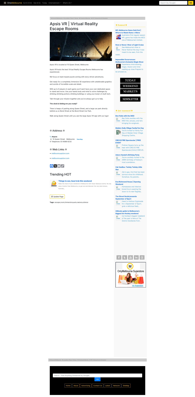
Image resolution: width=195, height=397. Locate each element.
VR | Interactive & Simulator (100, 18)
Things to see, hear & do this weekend (75, 181)
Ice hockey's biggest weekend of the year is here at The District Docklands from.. (133, 218)
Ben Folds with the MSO (124, 116)
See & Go (37, 3)
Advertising (85, 386)
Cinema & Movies (85, 18)
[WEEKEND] (130, 91)
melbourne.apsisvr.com (60, 153)
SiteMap (126, 386)
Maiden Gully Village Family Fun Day (129, 128)
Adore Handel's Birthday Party (127, 155)
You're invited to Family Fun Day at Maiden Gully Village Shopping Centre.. (132, 132)
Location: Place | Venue (71, 18)
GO (191, 3)
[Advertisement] (97, 12)
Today (44, 3)
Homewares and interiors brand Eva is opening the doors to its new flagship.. (132, 189)
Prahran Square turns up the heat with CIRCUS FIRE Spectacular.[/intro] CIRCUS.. (133, 147)
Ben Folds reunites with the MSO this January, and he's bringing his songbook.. (132, 120)
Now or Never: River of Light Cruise (129, 45)
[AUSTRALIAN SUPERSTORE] (130, 275)
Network (116, 386)
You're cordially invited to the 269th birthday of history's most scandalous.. (133, 159)
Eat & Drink (27, 3)
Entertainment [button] (54, 3)
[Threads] (142, 257)
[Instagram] (136, 257)
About (76, 386)
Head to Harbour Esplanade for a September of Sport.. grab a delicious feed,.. (132, 203)
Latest (107, 386)
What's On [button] (67, 3)
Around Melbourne (57, 18)
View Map (80, 139)
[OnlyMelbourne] (5, 3)
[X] (124, 257)
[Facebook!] (118, 257)
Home (68, 386)
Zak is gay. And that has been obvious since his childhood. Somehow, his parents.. (133, 174)
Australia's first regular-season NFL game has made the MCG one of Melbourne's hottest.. (133, 37)
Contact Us (97, 386)
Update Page (58, 197)
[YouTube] (130, 257)
